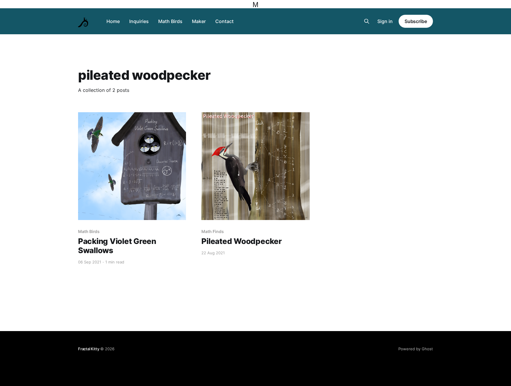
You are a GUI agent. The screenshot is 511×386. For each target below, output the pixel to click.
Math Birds (170, 21)
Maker (199, 21)
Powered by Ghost (415, 348)
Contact (224, 21)
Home (113, 21)
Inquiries (139, 21)
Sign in (385, 21)
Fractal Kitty (88, 348)
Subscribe (416, 21)
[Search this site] (366, 21)
